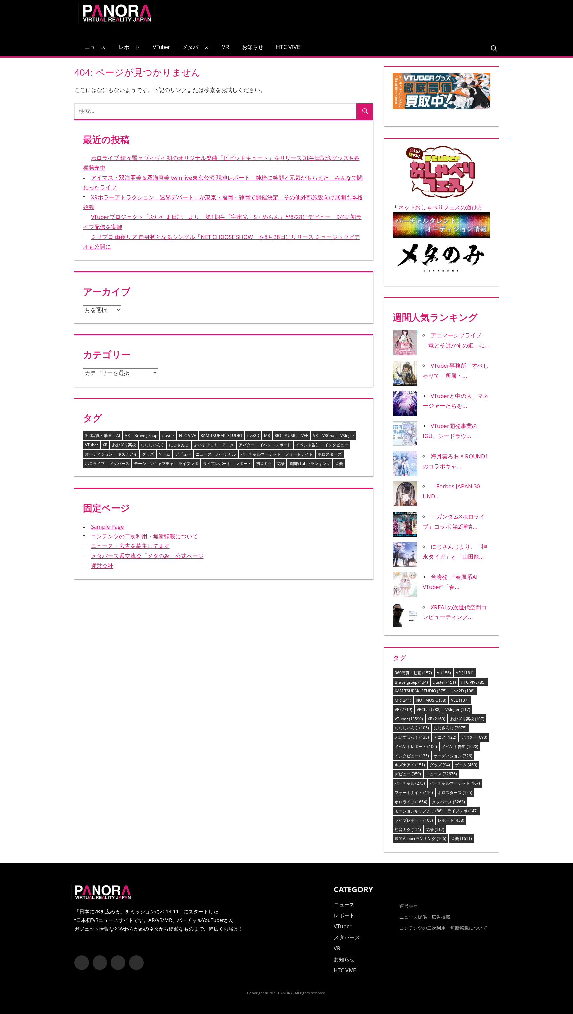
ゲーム (164, 454)
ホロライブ (95, 463)
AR (127, 435)
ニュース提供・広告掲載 (424, 917)
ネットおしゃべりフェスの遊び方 (440, 207)
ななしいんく (152, 445)
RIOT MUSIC (286, 435)
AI (118, 435)
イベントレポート (275, 445)
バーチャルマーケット (261, 454)
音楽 (339, 463)
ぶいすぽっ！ (206, 445)
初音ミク (264, 463)
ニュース (95, 47)
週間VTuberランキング (309, 463)
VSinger (347, 435)
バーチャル (226, 454)
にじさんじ (179, 445)
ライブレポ (188, 463)
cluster (168, 435)
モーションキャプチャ (154, 463)
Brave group (145, 435)
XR (105, 445)
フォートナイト (299, 454)
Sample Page (107, 526)
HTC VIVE (288, 47)
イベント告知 (308, 445)
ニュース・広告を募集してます (130, 546)
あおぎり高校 (124, 445)
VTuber (161, 47)
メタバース (195, 47)
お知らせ (252, 47)
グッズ (148, 454)
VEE (304, 435)
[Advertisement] (374, 18)
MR (267, 435)
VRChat (329, 435)
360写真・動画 (98, 435)
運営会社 (102, 566)
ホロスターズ (330, 454)
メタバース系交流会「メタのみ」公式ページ (147, 556)
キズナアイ (127, 454)
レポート (129, 47)
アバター (247, 445)
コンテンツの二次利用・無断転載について (144, 536)
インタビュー (336, 445)
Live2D (253, 435)
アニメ (228, 445)
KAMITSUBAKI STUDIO (221, 435)
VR (225, 47)
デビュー (183, 454)
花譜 (281, 463)
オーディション (99, 454)
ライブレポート (217, 463)
